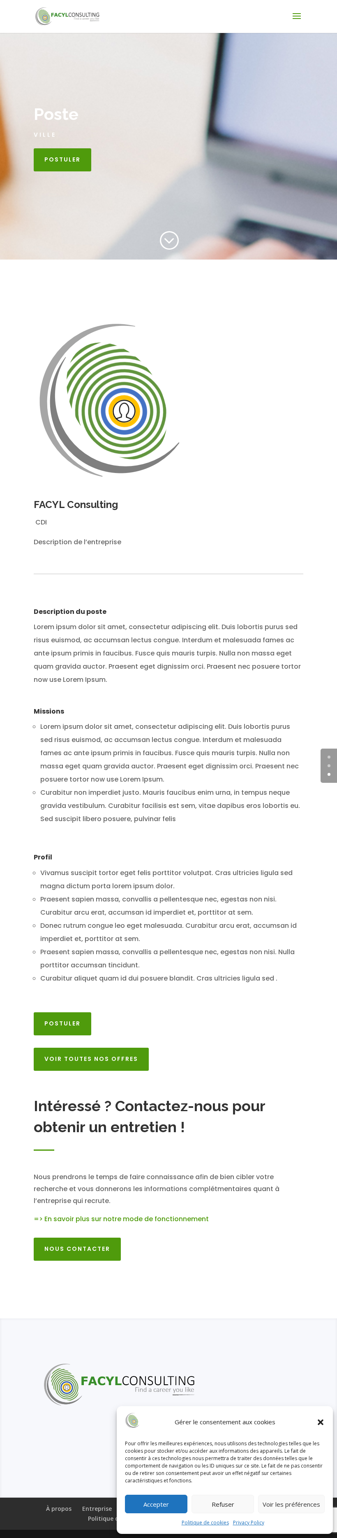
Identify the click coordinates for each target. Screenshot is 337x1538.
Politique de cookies (205, 1522)
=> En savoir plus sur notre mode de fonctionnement (121, 1219)
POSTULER (62, 159)
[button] (320, 1422)
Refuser (223, 1504)
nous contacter (77, 1249)
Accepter (156, 1504)
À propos (59, 1508)
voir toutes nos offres (91, 1059)
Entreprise (97, 1508)
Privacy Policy (248, 1522)
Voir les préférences (291, 1504)
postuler (62, 1023)
